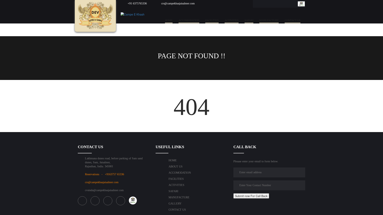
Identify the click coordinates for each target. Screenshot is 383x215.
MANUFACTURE (269, 20)
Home (169, 20)
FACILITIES (212, 20)
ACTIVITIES (232, 20)
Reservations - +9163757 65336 (104, 174)
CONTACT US (292, 20)
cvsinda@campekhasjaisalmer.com (104, 190)
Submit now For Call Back (251, 196)
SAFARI (249, 20)
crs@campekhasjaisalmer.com (177, 3)
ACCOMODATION (189, 20)
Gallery (175, 203)
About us (176, 166)
